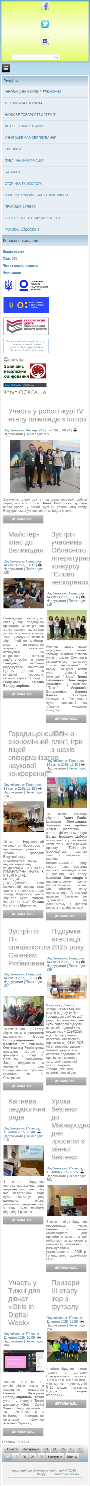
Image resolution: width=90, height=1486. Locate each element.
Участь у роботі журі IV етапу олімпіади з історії (47, 415)
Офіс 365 (10, 258)
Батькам (12, 172)
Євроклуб (13, 149)
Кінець (72, 1457)
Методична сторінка (23, 103)
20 (24, 1457)
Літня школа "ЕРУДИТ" (24, 126)
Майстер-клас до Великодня (25, 542)
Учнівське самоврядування (30, 138)
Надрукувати (14, 569)
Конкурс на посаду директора (32, 218)
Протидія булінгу (20, 206)
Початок (12, 1449)
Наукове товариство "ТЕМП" (30, 115)
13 (46, 1449)
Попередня (31, 1449)
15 (63, 1449)
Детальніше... (23, 519)
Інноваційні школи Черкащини (33, 92)
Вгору (41, 1474)
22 (41, 1457)
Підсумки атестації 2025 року (67, 939)
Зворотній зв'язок (66, 1474)
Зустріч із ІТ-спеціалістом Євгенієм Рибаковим (29, 947)
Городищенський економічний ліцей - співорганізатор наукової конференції (35, 753)
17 (80, 1449)
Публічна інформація (24, 161)
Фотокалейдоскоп (22, 229)
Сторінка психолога (23, 184)
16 (71, 1449)
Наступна (55, 1457)
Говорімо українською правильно (36, 195)
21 (32, 1457)
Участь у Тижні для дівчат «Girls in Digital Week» (24, 1302)
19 (16, 1457)
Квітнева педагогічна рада (27, 1109)
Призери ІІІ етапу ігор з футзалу (65, 1294)
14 (54, 1449)
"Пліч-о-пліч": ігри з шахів (67, 741)
